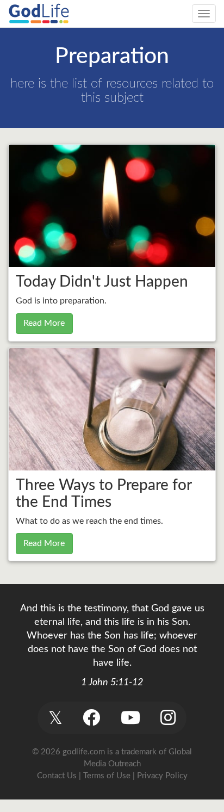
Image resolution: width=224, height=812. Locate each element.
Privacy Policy (162, 776)
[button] (55, 718)
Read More (44, 323)
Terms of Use (106, 776)
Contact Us (57, 776)
